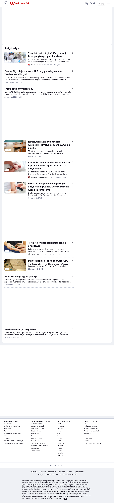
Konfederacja (88, 433)
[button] (92, 3)
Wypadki (6, 436)
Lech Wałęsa (35, 448)
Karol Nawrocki (35, 450)
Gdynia (59, 448)
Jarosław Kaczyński (36, 424)
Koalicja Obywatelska (90, 426)
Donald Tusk (34, 436)
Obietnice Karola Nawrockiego (13, 441)
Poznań (59, 438)
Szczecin (60, 436)
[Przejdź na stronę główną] (6, 5)
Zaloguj (101, 4)
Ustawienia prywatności (66, 474)
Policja (6, 431)
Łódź (58, 433)
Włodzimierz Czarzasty (38, 443)
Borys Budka (35, 441)
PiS (85, 424)
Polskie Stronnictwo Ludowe (92, 431)
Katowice (60, 453)
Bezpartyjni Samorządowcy (92, 443)
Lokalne (59, 424)
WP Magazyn (8, 424)
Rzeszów (60, 455)
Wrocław (60, 428)
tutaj (65, 498)
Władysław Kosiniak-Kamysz (39, 446)
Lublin (59, 458)
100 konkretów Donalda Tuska (13, 443)
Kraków (59, 431)
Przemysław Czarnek (37, 428)
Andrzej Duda (35, 433)
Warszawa (60, 426)
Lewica (86, 436)
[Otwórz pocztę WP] (86, 3)
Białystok (60, 446)
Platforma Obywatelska (91, 428)
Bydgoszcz (60, 443)
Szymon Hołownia (36, 438)
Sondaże (7, 438)
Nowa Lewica (88, 438)
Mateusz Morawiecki (37, 426)
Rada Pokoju (8, 428)
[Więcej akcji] (72, 53)
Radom (59, 450)
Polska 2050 (88, 441)
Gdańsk (59, 441)
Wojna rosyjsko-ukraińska (12, 426)
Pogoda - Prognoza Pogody (12, 433)
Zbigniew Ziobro (36, 431)
